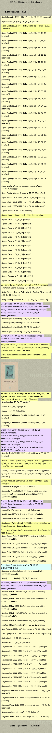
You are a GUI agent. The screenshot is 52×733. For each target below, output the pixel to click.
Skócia (4, 407)
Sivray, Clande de (8, 310)
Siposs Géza (6, 215)
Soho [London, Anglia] (10, 578)
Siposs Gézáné (7, 276)
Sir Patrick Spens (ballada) (12, 285)
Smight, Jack (6, 501)
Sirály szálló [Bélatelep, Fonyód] (15, 299)
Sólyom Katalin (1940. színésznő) (15, 717)
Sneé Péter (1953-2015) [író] (13, 514)
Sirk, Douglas (6, 304)
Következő (36, 2)
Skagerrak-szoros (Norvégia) (13, 345)
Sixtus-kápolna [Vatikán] (11, 318)
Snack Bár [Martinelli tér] (11, 510)
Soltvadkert (6, 638)
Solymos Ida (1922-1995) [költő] (14, 647)
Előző (12, 2)
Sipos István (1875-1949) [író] (13, 197)
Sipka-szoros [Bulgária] (11, 21)
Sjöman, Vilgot (7, 336)
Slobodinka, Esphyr (9, 487)
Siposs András (7, 211)
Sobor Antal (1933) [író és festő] (14, 543)
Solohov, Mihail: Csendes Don (14, 620)
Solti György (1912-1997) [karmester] (16, 629)
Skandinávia (6, 399)
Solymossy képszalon (10, 712)
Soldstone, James (8, 583)
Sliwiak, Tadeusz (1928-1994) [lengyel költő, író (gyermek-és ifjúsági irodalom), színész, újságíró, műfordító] (26, 461)
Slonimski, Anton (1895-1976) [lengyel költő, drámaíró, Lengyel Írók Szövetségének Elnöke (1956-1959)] (24, 492)
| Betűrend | (23, 2)
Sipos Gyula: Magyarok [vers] (13, 193)
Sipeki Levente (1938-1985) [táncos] (16, 17)
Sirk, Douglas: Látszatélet (11, 307)
